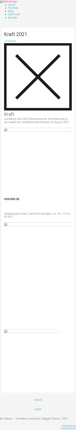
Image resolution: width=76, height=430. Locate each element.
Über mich (14, 14)
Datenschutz (68, 428)
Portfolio (13, 8)
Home (11, 4)
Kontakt (13, 17)
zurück (38, 399)
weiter (38, 409)
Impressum (69, 425)
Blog (10, 11)
